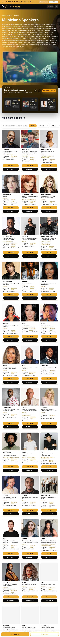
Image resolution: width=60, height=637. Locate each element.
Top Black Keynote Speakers (47, 156)
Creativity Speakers (12, 154)
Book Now (10, 169)
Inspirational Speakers (7, 243)
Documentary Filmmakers (8, 457)
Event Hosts (24, 154)
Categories (9, 15)
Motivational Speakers (7, 241)
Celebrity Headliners (31, 199)
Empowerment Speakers (46, 545)
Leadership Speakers (45, 244)
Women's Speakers (45, 544)
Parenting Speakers (45, 157)
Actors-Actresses (26, 327)
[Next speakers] (39, 90)
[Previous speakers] (35, 90)
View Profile (11, 165)
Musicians (5, 154)
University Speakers (45, 458)
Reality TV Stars (25, 156)
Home (3, 15)
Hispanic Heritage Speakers (27, 414)
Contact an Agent (48, 90)
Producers (16, 631)
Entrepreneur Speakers (7, 631)
